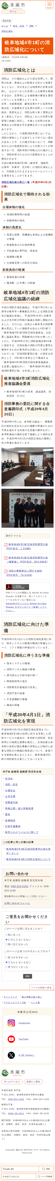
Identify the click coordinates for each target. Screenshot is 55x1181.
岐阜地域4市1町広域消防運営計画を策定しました (28, 851)
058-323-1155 (16, 1099)
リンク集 (35, 1002)
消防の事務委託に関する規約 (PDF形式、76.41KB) (24, 573)
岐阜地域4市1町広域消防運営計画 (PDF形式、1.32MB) (27, 546)
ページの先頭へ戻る (41, 987)
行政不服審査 (13, 826)
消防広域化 (7, 31)
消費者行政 (11, 802)
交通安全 (10, 790)
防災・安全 (18, 26)
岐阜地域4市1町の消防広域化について (28, 859)
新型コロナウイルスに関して (22, 832)
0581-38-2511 (16, 1113)
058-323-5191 (19, 886)
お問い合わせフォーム (17, 903)
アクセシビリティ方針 (15, 1002)
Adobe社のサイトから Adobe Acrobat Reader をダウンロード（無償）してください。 (26, 607)
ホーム (4, 26)
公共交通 (10, 796)
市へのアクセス (12, 1081)
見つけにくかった (18, 967)
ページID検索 (46, 1176)
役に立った (14, 934)
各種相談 (10, 820)
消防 (31, 26)
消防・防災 (11, 784)
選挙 (7, 814)
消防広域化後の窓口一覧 (15, 182)
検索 (48, 1169)
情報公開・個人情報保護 (19, 808)
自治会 (9, 778)
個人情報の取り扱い (32, 997)
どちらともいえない (19, 939)
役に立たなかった (18, 944)
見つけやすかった (18, 957)
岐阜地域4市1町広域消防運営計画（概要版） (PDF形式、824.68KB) (27, 559)
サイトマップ (10, 997)
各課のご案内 (33, 1081)
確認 (28, 976)
